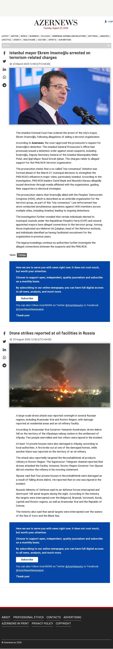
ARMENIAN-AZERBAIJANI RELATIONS (69, 36)
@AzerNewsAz (74, 305)
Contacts (53, 617)
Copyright (63, 623)
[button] (4, 53)
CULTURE (42, 40)
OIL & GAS (45, 36)
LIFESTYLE (6, 40)
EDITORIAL (93, 36)
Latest (5, 36)
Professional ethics (28, 617)
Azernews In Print (15, 623)
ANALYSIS (104, 36)
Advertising (72, 617)
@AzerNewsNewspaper (30, 309)
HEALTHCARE (29, 40)
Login (110, 21)
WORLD (24, 36)
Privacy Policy (42, 623)
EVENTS (17, 40)
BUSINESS (34, 36)
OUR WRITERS (64, 40)
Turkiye (22, 255)
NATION (14, 36)
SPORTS (52, 40)
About (6, 617)
